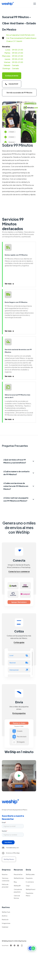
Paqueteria (29, 878)
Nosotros (4, 874)
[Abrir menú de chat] (32, 948)
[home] (8, 3)
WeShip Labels (30, 874)
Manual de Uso (18, 874)
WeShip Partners (19, 878)
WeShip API (17, 885)
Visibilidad (5, 927)
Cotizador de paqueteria (18, 891)
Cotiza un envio (11, 76)
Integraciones (6, 923)
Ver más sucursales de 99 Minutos (19, 92)
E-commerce (30, 882)
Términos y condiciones (5, 879)
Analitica (4, 916)
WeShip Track (6, 912)
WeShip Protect (30, 889)
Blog (15, 882)
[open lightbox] (19, 775)
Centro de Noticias (17, 897)
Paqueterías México (29, 894)
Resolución (5, 919)
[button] (34, 3)
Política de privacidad (5, 886)
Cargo (28, 885)
